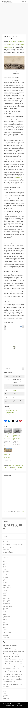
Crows (4, 572)
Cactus (4, 569)
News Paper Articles (7, 606)
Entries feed (5, 695)
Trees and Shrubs (7, 632)
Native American (6, 603)
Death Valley (7, 656)
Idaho (4, 664)
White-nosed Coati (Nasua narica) (10, 547)
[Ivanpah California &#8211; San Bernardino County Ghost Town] (17, 430)
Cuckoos (5, 574)
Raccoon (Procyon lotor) (8, 551)
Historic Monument (7, 587)
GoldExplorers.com (10, 414)
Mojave (22, 44)
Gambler (5, 580)
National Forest (6, 600)
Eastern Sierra (15, 659)
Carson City (10, 651)
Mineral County (8, 668)
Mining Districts (6, 598)
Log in (4, 693)
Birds (4, 564)
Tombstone (6, 684)
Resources (5, 624)
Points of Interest (6, 616)
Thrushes (5, 629)
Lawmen (5, 590)
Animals (4, 559)
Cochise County (13, 654)
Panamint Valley (12, 679)
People (4, 611)
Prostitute (5, 617)
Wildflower (8, 686)
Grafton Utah (6, 549)
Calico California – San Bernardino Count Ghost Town (7, 436)
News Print (5, 608)
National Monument (7, 601)
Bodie (15, 645)
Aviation (4, 563)
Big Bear (12, 645)
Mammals (5, 592)
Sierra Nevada (14, 681)
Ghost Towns (11, 465)
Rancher (5, 621)
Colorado (20, 654)
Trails (4, 630)
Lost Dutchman (18, 666)
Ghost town (19, 467)
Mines (16, 465)
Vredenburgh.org (9, 408)
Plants (4, 614)
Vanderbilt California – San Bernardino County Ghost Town (7, 456)
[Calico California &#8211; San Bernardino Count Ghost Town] (8, 430)
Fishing (7, 661)
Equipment (5, 577)
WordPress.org (6, 698)
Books (4, 566)
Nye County (17, 676)
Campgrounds (6, 571)
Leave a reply (19, 469)
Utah (15, 684)
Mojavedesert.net (10, 412)
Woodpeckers (6, 637)
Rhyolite (17, 679)
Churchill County (17, 651)
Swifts (4, 627)
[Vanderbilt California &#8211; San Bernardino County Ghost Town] (8, 450)
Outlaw (4, 609)
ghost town (15, 44)
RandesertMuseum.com (11, 410)
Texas (19, 681)
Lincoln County (11, 666)
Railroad (4, 619)
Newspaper (10, 676)
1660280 (14, 390)
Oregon (7, 679)
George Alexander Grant (8, 552)
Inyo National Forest (19, 664)
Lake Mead (5, 666)
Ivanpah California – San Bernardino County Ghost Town (17, 436)
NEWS (4, 605)
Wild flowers (5, 635)
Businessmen (6, 568)
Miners (4, 595)
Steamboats (5, 625)
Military (4, 593)
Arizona (6, 645)
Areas (4, 561)
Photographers (6, 613)
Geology (5, 582)
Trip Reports (5, 634)
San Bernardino (18, 177)
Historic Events (6, 585)
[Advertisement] (14, 18)
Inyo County (9, 664)
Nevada (11, 671)
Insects (4, 588)
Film (4, 579)
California (9, 44)
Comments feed (6, 696)
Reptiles (4, 622)
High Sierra (19, 661)
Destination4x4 (6, 1)
